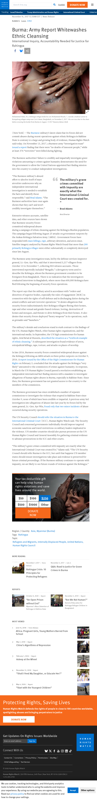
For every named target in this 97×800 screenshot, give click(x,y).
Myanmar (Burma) (46, 530)
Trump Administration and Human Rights (43, 12)
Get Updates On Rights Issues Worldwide (30, 736)
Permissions (43, 758)
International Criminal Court (74, 12)
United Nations (75, 541)
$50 (21, 498)
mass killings (34, 240)
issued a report (19, 147)
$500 (21, 504)
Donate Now (77, 5)
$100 (33, 498)
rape (44, 240)
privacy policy (17, 793)
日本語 (29, 21)
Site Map (53, 758)
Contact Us (8, 758)
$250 (44, 498)
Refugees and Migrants (25, 541)
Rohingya (23, 534)
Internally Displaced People (52, 541)
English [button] (61, 4)
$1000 (33, 504)
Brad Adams (36, 197)
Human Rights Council (24, 545)
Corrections (18, 758)
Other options (87, 790)
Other (45, 504)
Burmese (35, 132)
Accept (73, 790)
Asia (33, 530)
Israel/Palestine (16, 12)
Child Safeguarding (11, 762)
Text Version (25, 762)
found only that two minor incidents (62, 406)
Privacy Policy (31, 758)
